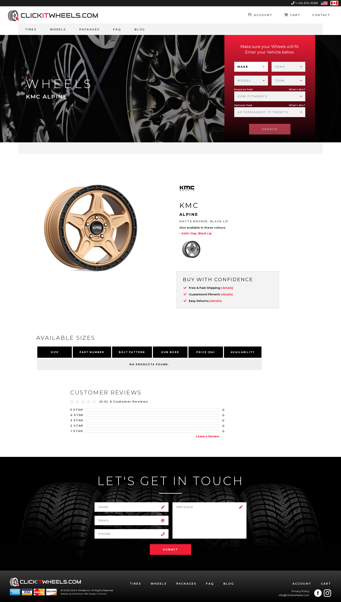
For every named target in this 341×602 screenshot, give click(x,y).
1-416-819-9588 (306, 3)
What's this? (297, 89)
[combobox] (251, 67)
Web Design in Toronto (95, 594)
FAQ (117, 29)
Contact (321, 15)
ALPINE (188, 214)
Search (270, 129)
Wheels (58, 29)
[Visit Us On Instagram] (327, 593)
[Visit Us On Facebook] (318, 593)
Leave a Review (207, 436)
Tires (30, 29)
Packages (89, 29)
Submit (170, 549)
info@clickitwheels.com (294, 595)
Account (262, 15)
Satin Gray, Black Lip (196, 233)
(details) (227, 288)
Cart (294, 15)
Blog (139, 29)
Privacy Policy (300, 591)
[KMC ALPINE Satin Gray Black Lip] (191, 249)
